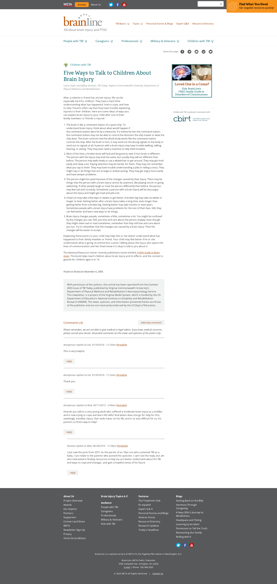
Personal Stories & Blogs (159, 23)
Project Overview (72, 500)
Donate (82, 4)
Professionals (129, 41)
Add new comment (151, 322)
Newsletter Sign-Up (74, 529)
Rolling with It (183, 536)
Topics (136, 23)
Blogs (179, 496)
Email (196, 52)
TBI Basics (121, 23)
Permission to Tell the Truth (191, 528)
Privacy (67, 534)
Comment (211, 52)
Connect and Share (74, 521)
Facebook (117, 4)
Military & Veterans (163, 41)
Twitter (111, 4)
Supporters (69, 517)
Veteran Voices (146, 517)
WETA (68, 5)
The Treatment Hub (149, 500)
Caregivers (102, 41)
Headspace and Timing (189, 520)
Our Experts (70, 509)
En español (144, 504)
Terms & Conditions (74, 538)
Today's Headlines (148, 529)
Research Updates (148, 525)
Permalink (121, 344)
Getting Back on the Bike (189, 500)
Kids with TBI (108, 523)
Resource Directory (203, 23)
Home (85, 23)
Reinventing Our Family (189, 532)
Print (203, 52)
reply (69, 361)
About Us (96, 4)
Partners (68, 513)
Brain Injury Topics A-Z (114, 496)
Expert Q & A (145, 509)
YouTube (124, 4)
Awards (67, 504)
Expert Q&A (182, 23)
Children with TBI (199, 41)
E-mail (127, 567)
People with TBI (73, 41)
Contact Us (157, 573)
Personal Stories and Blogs (153, 513)
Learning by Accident (187, 524)
